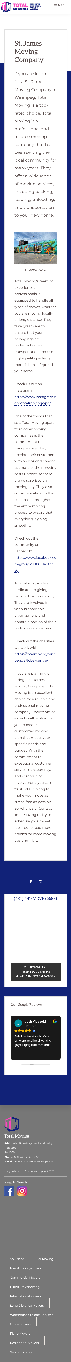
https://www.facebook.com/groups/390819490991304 (35, 564)
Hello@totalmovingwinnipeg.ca (34, 1161)
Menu (63, 5)
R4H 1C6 (9, 1152)
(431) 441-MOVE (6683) (27, 1156)
